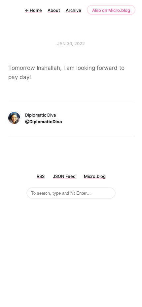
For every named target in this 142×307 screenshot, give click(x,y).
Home (33, 10)
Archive (73, 10)
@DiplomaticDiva (43, 121)
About (54, 10)
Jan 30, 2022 (71, 43)
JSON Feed (64, 176)
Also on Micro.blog (111, 10)
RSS (41, 176)
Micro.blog (95, 176)
